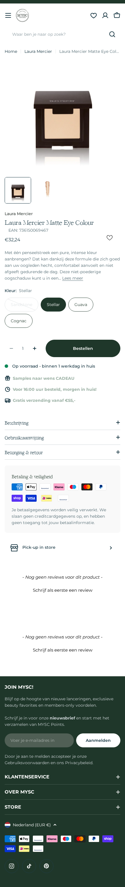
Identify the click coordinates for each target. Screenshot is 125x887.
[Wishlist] (93, 15)
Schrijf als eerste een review (62, 590)
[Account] (105, 15)
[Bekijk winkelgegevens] (110, 548)
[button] (62, 589)
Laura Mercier (38, 51)
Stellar (53, 304)
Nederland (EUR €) (32, 824)
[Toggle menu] (8, 15)
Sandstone (24, 307)
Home (11, 51)
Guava (80, 304)
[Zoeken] (112, 34)
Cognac (18, 320)
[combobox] (62, 34)
